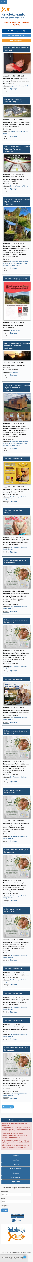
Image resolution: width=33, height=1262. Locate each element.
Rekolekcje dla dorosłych (12, 459)
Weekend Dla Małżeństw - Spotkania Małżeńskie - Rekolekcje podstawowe (16, 345)
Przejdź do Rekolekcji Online (16, 35)
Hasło (3, 1198)
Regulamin (16, 1173)
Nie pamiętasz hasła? (17, 1217)
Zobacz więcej (8, 1107)
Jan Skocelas (14, 372)
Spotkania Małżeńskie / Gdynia (19, 186)
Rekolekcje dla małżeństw (13, 679)
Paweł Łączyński (15, 330)
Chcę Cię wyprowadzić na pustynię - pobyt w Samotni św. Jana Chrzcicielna (16, 201)
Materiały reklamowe (16, 1169)
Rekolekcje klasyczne (16, 31)
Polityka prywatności (16, 1177)
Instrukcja (16, 1160)
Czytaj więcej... (14, 1259)
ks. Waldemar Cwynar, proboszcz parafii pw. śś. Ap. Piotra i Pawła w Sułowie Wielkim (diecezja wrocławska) (16, 263)
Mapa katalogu (16, 1182)
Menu (4, 2)
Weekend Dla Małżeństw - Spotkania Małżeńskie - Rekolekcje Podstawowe (16, 149)
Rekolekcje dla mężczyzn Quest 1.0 (16, 279)
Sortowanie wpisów (16, 40)
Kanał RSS (18, 1221)
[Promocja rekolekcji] (16, 1234)
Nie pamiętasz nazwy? (17, 1214)
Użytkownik (4, 1191)
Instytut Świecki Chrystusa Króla (19, 86)
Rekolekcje (16, 1156)
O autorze (16, 1164)
